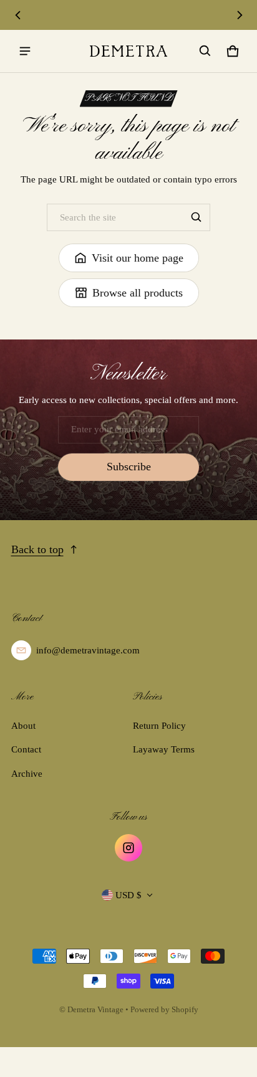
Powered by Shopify (164, 1009)
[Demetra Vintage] (128, 51)
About (23, 726)
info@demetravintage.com (88, 650)
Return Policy (159, 726)
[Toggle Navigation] (25, 51)
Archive (26, 774)
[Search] (196, 217)
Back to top (37, 549)
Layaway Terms (164, 749)
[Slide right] (239, 14)
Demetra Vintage (95, 1009)
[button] (205, 51)
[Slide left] (18, 14)
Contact (26, 749)
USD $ (128, 895)
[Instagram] (128, 847)
